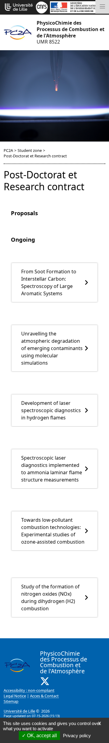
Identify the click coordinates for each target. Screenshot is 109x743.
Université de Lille (19, 711)
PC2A (8, 150)
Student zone (30, 150)
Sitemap (11, 701)
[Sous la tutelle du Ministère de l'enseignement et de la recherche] (77, 6)
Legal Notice (15, 696)
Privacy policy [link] (77, 735)
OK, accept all (41, 735)
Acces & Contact (44, 696)
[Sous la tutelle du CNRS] (42, 6)
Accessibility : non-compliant (29, 690)
